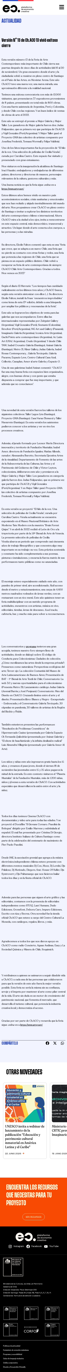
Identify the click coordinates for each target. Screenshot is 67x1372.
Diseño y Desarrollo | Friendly (14, 1367)
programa (31, 646)
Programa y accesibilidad (12, 1354)
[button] (47, 1043)
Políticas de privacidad (11, 1346)
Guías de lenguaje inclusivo (13, 1358)
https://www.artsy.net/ (13, 189)
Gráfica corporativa (10, 1363)
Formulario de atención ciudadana (16, 1350)
